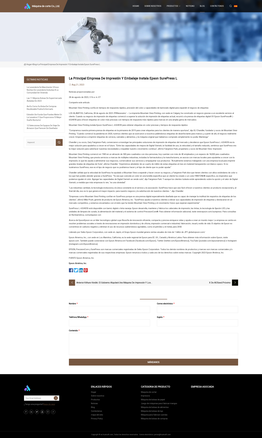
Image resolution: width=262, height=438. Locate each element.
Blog (202, 6)
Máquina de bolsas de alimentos (155, 407)
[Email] (56, 398)
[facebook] (26, 412)
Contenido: (74, 330)
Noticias (190, 6)
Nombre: (73, 304)
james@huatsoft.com (162, 435)
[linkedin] (31, 412)
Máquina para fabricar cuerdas (154, 415)
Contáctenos (217, 6)
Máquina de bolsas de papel (153, 399)
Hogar (136, 6)
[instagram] (48, 412)
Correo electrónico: (166, 304)
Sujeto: (160, 317)
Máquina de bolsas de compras (154, 418)
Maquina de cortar (149, 392)
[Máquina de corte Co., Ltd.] (37, 388)
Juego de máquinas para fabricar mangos (159, 403)
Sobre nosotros (153, 6)
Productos (172, 6)
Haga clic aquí (49, 404)
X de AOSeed (215, 282)
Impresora (145, 396)
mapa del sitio (97, 415)
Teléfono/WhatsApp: (78, 317)
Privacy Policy (97, 418)
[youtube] (42, 412)
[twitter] (37, 412)
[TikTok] (53, 412)
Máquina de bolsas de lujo (152, 411)
